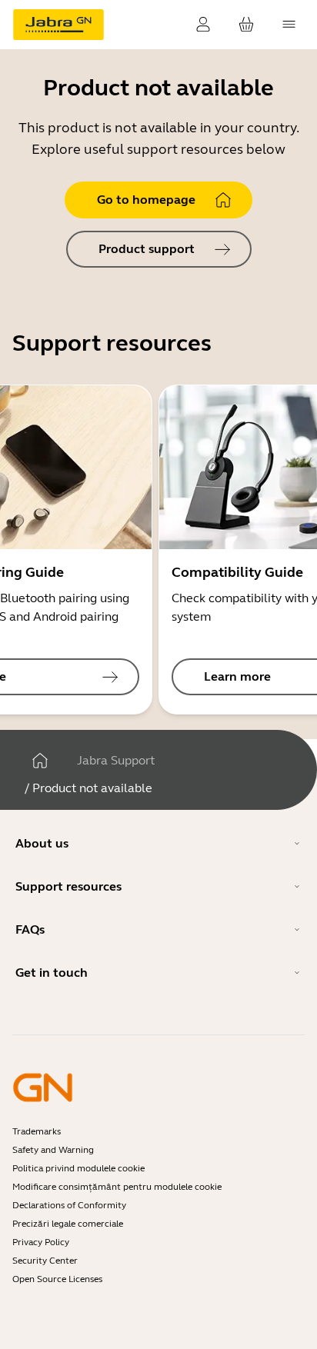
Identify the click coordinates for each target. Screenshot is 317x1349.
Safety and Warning (53, 1149)
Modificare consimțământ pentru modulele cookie (117, 1186)
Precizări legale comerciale (67, 1223)
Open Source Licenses (57, 1279)
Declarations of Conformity (69, 1205)
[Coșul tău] (246, 24)
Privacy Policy (40, 1242)
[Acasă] (40, 760)
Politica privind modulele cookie (78, 1168)
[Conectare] (203, 24)
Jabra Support (116, 760)
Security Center (45, 1260)
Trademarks (36, 1131)
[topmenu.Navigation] (289, 24)
